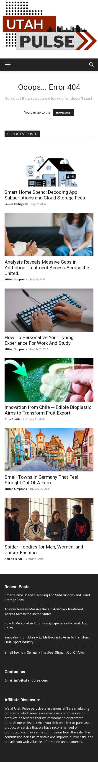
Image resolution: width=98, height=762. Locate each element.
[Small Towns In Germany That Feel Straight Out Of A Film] (49, 449)
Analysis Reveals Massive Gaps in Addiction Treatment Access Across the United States (44, 611)
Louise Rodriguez (16, 204)
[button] (7, 64)
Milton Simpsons (16, 279)
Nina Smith (12, 419)
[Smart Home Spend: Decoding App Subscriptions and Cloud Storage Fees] (49, 165)
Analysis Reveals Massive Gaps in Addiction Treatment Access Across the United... (47, 267)
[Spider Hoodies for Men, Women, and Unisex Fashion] (49, 519)
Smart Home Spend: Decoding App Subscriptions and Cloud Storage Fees (45, 195)
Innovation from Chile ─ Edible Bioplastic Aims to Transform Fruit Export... (48, 410)
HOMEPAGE (63, 112)
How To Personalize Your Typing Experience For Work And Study (39, 340)
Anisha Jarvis (13, 558)
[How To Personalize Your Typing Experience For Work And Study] (49, 310)
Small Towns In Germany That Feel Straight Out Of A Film (41, 479)
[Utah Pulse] (49, 29)
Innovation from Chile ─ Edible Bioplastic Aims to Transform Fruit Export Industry (47, 640)
